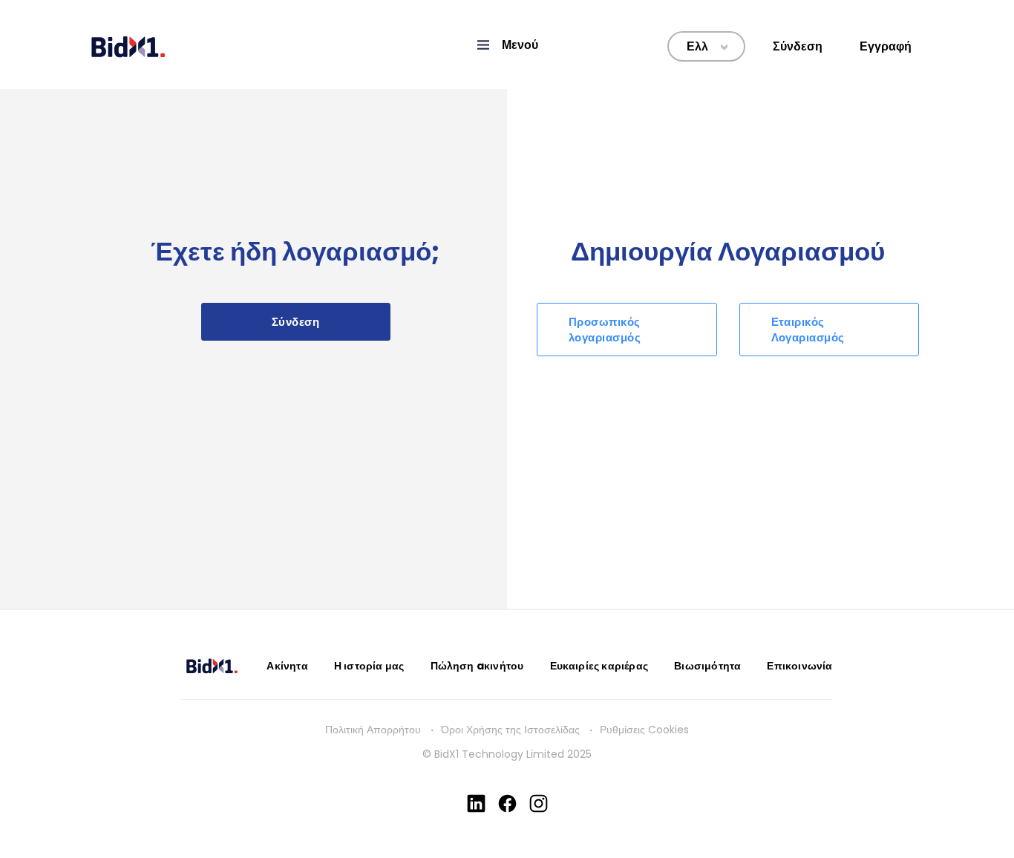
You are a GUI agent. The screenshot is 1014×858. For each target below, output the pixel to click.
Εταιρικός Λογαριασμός (808, 329)
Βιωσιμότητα (707, 666)
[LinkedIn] (476, 803)
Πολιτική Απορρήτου (373, 729)
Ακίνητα (286, 666)
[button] (507, 45)
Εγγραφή (886, 46)
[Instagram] (539, 803)
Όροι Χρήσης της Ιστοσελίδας (510, 729)
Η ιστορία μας (369, 666)
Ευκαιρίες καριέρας (599, 666)
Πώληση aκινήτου (477, 666)
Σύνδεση (797, 46)
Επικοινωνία (799, 666)
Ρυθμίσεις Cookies (644, 729)
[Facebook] (507, 803)
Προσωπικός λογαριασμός (605, 329)
